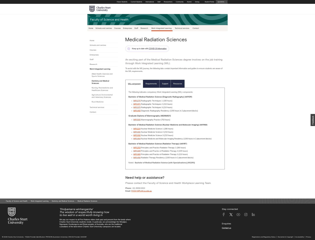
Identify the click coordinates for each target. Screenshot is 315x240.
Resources (177, 84)
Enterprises (127, 28)
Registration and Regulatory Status (264, 237)
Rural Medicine (97, 102)
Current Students (136, 2)
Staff (158, 2)
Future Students (122, 2)
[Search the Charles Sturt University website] (223, 9)
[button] (313, 120)
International (150, 2)
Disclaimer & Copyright (285, 237)
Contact (196, 28)
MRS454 (137, 139)
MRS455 (137, 111)
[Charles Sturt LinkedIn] (253, 215)
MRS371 (137, 104)
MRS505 (137, 120)
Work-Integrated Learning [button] (161, 28)
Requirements (151, 84)
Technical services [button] (182, 28)
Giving (197, 2)
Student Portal (209, 2)
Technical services (97, 107)
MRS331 (137, 132)
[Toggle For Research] (116, 64)
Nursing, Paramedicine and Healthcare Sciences (102, 89)
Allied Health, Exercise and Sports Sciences (102, 75)
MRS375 (137, 107)
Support (165, 84)
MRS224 (137, 129)
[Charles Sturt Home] (114, 1)
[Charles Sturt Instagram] (246, 215)
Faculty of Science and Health (16, 201)
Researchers (168, 2)
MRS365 (137, 154)
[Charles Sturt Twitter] (231, 215)
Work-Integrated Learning (100, 69)
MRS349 (137, 151)
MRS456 (137, 158)
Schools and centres (103, 28)
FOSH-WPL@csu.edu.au (141, 191)
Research (93, 64)
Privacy (308, 237)
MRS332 (137, 135)
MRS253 (137, 148)
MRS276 (137, 101)
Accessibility (299, 237)
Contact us (226, 228)
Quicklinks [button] (221, 2)
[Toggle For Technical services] (116, 107)
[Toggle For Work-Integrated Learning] (116, 69)
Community (179, 2)
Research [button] (144, 28)
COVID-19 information (157, 49)
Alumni (189, 2)
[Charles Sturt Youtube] (238, 215)
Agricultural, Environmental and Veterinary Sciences (102, 96)
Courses (117, 28)
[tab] (134, 84)
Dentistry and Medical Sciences (100, 82)
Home (91, 28)
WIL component (134, 84)
